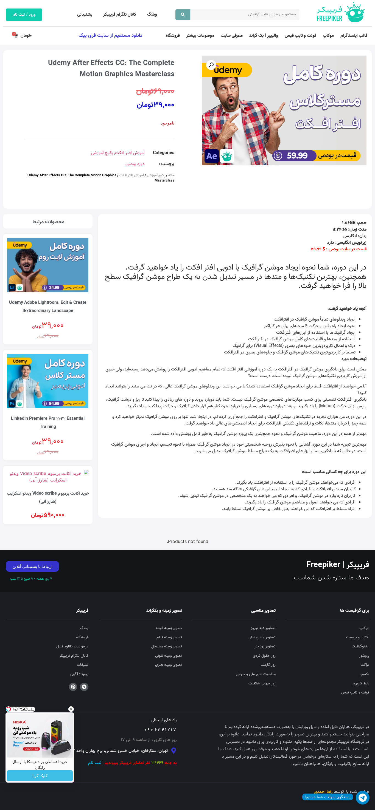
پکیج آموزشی (102, 153)
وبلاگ (152, 14)
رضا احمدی (323, 791)
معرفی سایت (232, 35)
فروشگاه (173, 35)
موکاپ (328, 35)
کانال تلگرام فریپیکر (119, 14)
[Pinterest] (73, 687)
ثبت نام (94, 762)
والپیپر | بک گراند (263, 35)
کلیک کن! (39, 776)
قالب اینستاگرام (353, 35)
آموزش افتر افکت (130, 153)
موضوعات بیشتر (200, 35)
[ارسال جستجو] (182, 14)
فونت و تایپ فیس (300, 35)
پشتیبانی (84, 14)
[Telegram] (84, 687)
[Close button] (71, 709)
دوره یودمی (135, 164)
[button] (211, 65)
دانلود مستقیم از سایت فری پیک (110, 35)
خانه (171, 175)
